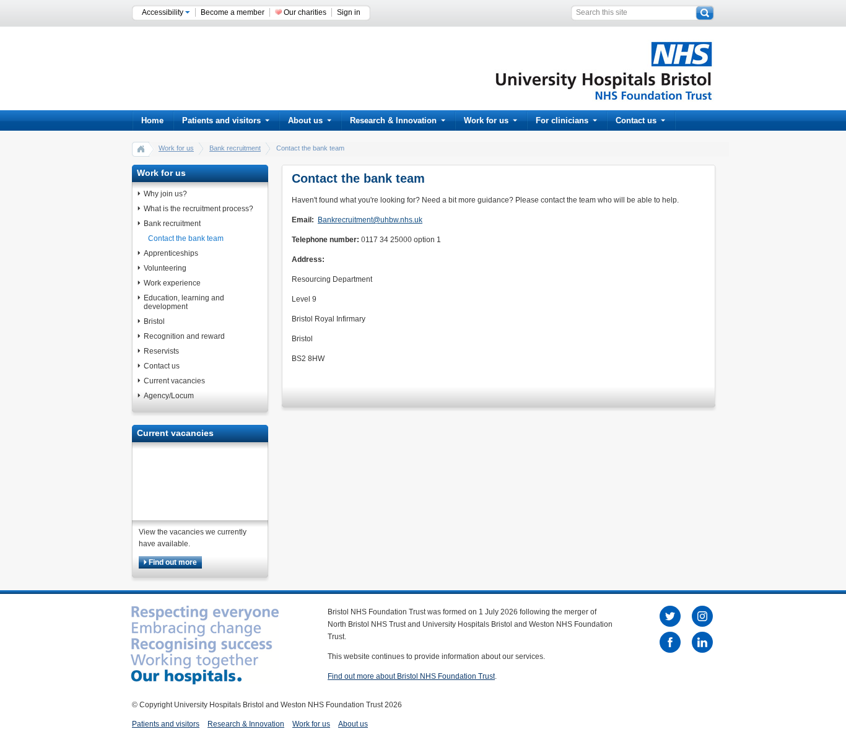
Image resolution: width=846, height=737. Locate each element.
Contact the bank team (186, 238)
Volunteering (165, 268)
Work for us (486, 120)
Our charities (305, 12)
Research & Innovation (393, 120)
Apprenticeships (171, 253)
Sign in (348, 12)
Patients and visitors (221, 120)
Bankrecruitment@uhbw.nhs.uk (370, 220)
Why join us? (165, 194)
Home (152, 120)
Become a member (232, 12)
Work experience (172, 283)
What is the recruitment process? (198, 208)
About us (305, 120)
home (141, 149)
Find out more (172, 562)
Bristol (154, 321)
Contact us (636, 120)
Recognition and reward (184, 336)
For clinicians (562, 120)
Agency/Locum (169, 395)
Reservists (161, 351)
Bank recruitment (235, 148)
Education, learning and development (184, 302)
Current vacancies (174, 381)
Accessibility (163, 12)
